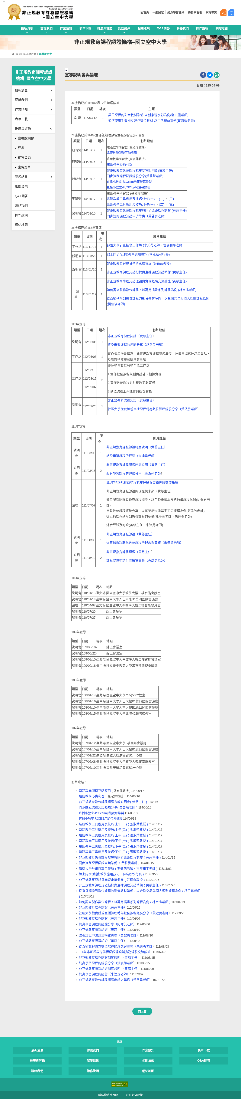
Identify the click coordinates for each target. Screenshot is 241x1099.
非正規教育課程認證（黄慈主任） (132, 400)
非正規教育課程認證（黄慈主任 (130, 336)
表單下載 (85, 28)
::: (3, 2)
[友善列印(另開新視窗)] (217, 75)
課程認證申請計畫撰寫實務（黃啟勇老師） (136, 560)
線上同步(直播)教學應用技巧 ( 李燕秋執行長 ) (111, 874)
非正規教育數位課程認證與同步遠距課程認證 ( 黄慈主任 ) (120, 857)
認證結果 (124, 28)
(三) (171, 199)
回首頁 (144, 12)
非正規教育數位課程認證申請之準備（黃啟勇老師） (116, 980)
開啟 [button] (120, 1041)
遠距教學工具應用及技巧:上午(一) (131, 199)
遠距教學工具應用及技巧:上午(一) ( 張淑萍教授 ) (113, 824)
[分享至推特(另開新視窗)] (210, 75)
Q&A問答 (163, 28)
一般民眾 (158, 12)
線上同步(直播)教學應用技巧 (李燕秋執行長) (138, 254)
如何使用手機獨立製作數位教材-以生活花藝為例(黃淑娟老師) (151, 121)
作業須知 (66, 28)
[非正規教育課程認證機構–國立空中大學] (51, 12)
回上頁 (142, 1011)
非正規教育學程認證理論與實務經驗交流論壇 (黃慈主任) (147, 281)
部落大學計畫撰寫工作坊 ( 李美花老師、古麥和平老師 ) (118, 869)
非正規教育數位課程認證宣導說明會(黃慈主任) (140, 170)
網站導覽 (211, 12)
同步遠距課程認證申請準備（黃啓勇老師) (136, 216)
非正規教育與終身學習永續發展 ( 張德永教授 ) (112, 880)
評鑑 (21, 148)
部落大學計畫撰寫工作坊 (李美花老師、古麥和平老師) (145, 245)
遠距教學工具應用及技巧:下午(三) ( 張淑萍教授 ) (113, 852)
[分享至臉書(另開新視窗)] (203, 75)
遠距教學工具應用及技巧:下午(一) (131, 204)
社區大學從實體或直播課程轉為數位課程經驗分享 (143, 409)
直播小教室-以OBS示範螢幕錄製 (128, 187)
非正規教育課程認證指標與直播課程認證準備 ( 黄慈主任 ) (120, 885)
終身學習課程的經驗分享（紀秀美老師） (136, 345)
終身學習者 (195, 12)
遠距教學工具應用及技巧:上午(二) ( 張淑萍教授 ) (113, 830)
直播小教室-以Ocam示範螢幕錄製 (129, 181)
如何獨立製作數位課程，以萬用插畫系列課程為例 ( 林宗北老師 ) (124, 902)
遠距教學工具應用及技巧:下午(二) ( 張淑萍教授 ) (113, 846)
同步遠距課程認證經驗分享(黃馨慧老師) (135, 176)
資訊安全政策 (134, 1095)
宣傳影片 (24, 167)
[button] (223, 12)
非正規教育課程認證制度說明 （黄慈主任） (110, 958)
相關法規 (144, 28)
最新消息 (27, 28)
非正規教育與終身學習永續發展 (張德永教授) (139, 263)
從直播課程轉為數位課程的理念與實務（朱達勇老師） (144, 543)
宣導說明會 (26, 138)
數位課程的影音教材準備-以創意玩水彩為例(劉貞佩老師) (148, 115)
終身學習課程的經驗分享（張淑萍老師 (133, 473)
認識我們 (46, 28)
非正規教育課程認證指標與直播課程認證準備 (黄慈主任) (147, 272)
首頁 (18, 54)
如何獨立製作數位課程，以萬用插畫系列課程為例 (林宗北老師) (151, 290)
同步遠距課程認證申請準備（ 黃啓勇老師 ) (109, 863)
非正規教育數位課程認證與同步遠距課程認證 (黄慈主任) (147, 210)
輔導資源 (24, 157)
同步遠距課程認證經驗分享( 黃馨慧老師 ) (108, 807)
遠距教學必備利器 (119, 164)
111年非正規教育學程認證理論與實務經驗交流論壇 (142, 482)
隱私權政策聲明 (108, 1095)
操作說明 (202, 28)
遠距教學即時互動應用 (122, 152)
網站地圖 (222, 28)
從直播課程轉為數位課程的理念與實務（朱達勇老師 (116, 946)
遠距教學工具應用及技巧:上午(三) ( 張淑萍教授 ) (113, 835)
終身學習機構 (175, 12)
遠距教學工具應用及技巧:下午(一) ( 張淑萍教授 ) (113, 841)
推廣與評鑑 (104, 28)
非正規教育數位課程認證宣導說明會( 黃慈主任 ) (113, 802)
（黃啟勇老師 (187, 409)
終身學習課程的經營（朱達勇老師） (132, 456)
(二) (161, 199)
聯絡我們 (183, 28)
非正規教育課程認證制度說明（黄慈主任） (136, 447)
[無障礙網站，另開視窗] (119, 1084)
